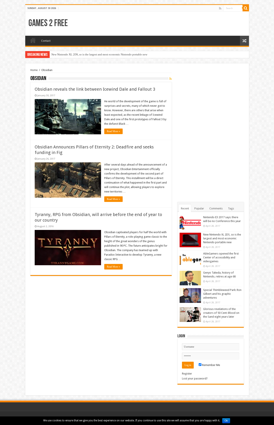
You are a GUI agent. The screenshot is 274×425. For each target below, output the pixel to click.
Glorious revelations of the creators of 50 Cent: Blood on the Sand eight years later (221, 312)
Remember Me (210, 365)
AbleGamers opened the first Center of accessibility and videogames (221, 257)
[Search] (246, 8)
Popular (199, 208)
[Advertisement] (211, 132)
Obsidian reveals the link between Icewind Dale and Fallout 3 (95, 89)
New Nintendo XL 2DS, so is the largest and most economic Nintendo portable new (99, 54)
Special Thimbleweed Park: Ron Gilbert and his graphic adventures (222, 293)
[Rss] (220, 8)
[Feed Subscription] (170, 78)
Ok (226, 420)
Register (187, 373)
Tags (231, 208)
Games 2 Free (48, 23)
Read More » (113, 131)
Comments (216, 208)
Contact (46, 40)
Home (33, 40)
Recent (185, 208)
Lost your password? (195, 378)
